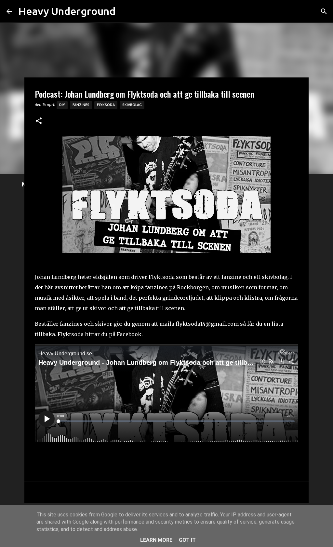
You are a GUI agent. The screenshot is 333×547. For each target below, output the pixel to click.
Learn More (156, 540)
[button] (39, 121)
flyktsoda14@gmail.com (207, 324)
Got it (187, 540)
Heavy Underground (66, 11)
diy (62, 105)
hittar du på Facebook (113, 334)
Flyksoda (106, 105)
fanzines (81, 105)
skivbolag (132, 105)
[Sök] (124, 11)
